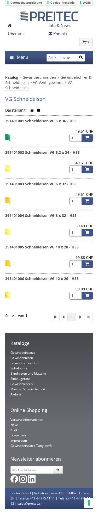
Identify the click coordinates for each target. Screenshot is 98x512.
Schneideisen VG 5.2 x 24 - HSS (52, 152)
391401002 (14, 152)
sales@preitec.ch (30, 503)
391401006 (14, 278)
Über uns (16, 33)
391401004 (14, 215)
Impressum (18, 440)
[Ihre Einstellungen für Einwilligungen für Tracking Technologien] (89, 503)
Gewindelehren (21, 384)
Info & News (60, 25)
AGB (13, 430)
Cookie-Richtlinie (62, 2)
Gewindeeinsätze (23, 352)
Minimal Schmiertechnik (27, 389)
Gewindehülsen (21, 358)
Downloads (18, 435)
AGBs (87, 2)
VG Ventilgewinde (48, 82)
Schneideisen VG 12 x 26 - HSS (52, 278)
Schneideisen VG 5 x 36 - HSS (51, 120)
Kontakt (59, 33)
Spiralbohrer (19, 368)
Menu (22, 57)
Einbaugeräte (20, 378)
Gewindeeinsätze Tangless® (31, 445)
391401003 (14, 183)
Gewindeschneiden (39, 77)
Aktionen (16, 394)
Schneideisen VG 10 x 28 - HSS (52, 247)
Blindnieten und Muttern (28, 373)
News (14, 425)
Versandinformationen (26, 419)
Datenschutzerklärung (26, 2)
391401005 (14, 247)
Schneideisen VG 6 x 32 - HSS (51, 183)
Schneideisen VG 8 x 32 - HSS (51, 215)
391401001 (14, 120)
